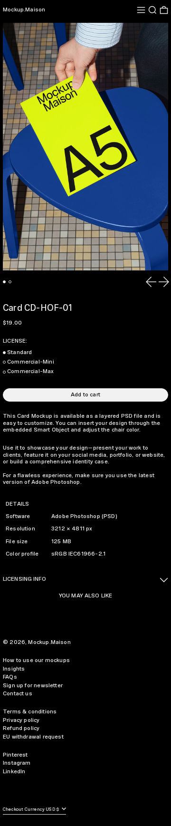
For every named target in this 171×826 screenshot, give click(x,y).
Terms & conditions (30, 711)
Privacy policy (21, 720)
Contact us (17, 693)
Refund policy (21, 728)
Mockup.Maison (24, 9)
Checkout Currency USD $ (31, 809)
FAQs (10, 677)
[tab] (4, 281)
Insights (14, 669)
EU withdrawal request (33, 737)
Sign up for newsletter (33, 685)
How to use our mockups (36, 660)
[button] (152, 10)
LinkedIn (14, 771)
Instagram (17, 763)
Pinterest (15, 755)
